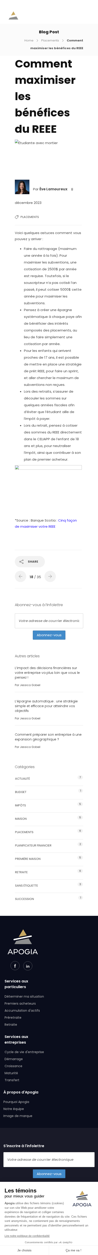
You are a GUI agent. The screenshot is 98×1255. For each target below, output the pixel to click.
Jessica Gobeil (30, 685)
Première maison (28, 859)
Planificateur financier (33, 845)
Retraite (21, 872)
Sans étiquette (26, 885)
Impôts (20, 805)
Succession (24, 899)
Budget (20, 792)
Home (29, 40)
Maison (21, 819)
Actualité (22, 778)
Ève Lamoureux (53, 189)
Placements (50, 40)
